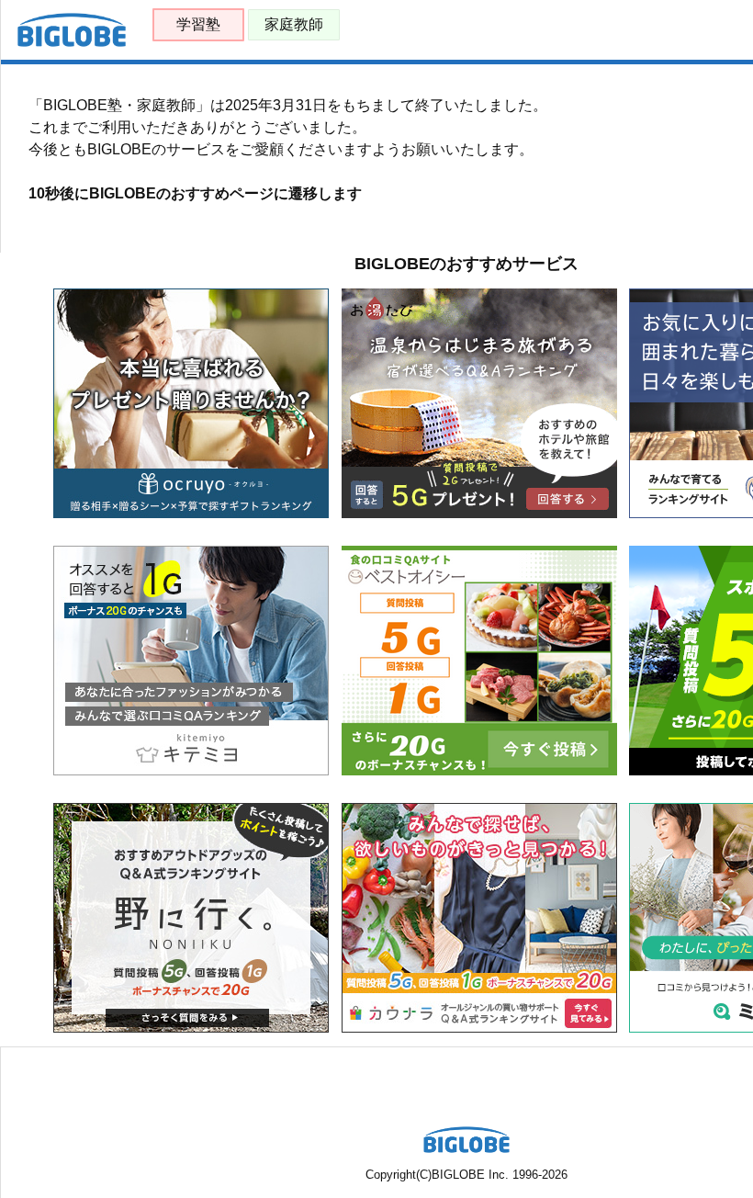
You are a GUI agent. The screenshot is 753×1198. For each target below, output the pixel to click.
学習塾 (198, 24)
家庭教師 (293, 24)
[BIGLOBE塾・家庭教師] (71, 43)
